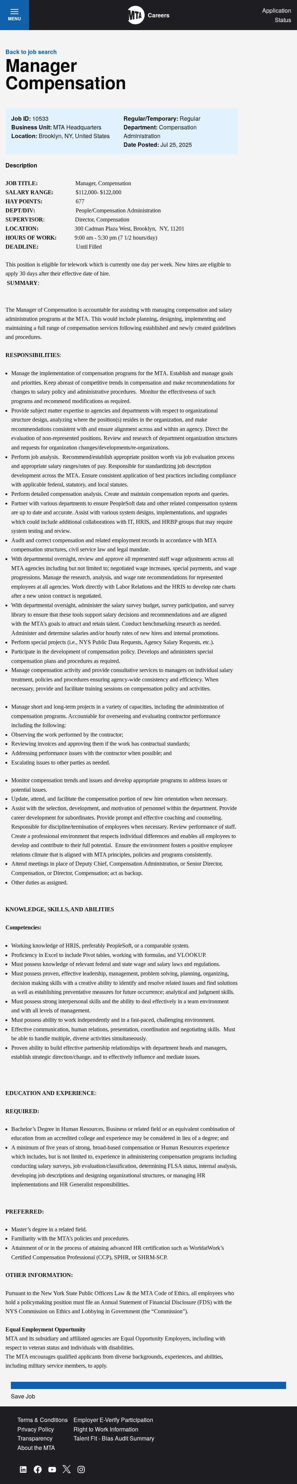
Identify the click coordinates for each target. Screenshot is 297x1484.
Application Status (276, 15)
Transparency (35, 1438)
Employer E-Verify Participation (113, 1419)
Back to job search (31, 51)
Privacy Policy (35, 1429)
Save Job (23, 1396)
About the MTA (36, 1447)
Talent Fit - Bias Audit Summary (114, 1438)
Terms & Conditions (42, 1419)
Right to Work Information (106, 1429)
